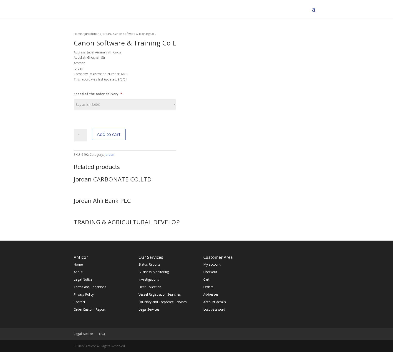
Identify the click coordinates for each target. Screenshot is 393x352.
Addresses (211, 294)
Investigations (149, 279)
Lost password (214, 309)
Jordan (106, 34)
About (78, 272)
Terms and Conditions (90, 287)
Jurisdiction (91, 34)
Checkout (210, 272)
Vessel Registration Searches (160, 294)
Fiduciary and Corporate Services (163, 302)
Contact (79, 302)
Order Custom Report (90, 309)
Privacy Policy (84, 294)
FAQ (102, 334)
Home (78, 34)
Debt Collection (150, 287)
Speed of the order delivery (98, 94)
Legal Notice (83, 279)
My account (212, 264)
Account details (214, 302)
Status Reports (149, 264)
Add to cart (109, 134)
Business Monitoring (154, 272)
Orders (208, 287)
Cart (206, 279)
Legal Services (149, 309)
